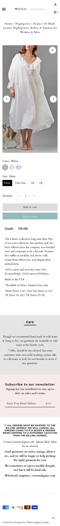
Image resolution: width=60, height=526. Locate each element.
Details (9, 228)
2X (40, 183)
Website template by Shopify (38, 522)
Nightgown (22, 23)
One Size (20, 183)
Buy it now (30, 216)
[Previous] (6, 99)
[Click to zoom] (52, 50)
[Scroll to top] (53, 517)
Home (8, 23)
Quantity (7, 195)
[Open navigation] (7, 9)
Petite (7, 183)
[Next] (53, 99)
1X (32, 183)
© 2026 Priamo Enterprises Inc (14, 522)
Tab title (23, 228)
